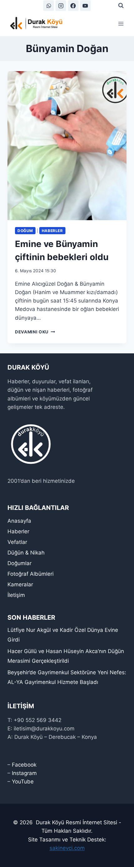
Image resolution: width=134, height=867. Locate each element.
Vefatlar (17, 542)
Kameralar (20, 584)
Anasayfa (19, 521)
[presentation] (67, 145)
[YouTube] (85, 5)
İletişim (16, 595)
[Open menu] (121, 23)
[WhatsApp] (48, 5)
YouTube (23, 781)
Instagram (24, 773)
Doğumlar (19, 563)
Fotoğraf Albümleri (30, 574)
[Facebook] (73, 5)
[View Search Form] (121, 5)
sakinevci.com (67, 848)
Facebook (24, 765)
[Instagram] (60, 5)
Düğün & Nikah (26, 553)
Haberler (52, 230)
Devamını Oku (35, 331)
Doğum (25, 230)
